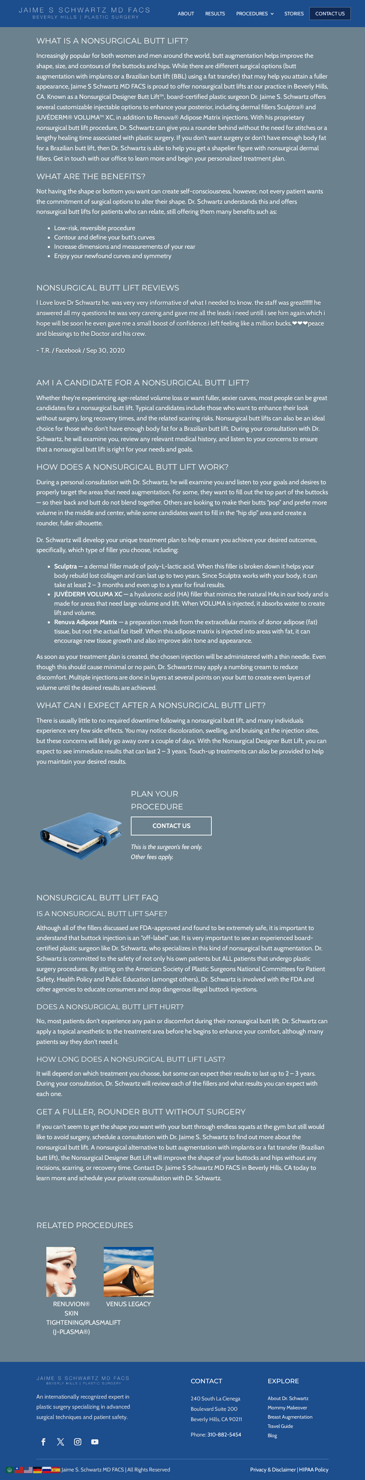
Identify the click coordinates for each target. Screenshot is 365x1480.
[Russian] (47, 1469)
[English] (28, 1469)
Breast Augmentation (290, 1417)
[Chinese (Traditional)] (19, 1469)
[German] (37, 1469)
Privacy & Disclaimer (273, 1469)
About (186, 13)
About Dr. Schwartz (288, 1398)
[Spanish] (56, 1469)
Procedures (252, 13)
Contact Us (330, 13)
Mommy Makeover (287, 1407)
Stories (294, 13)
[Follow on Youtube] (95, 1442)
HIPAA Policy (314, 1469)
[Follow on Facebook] (43, 1442)
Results (215, 13)
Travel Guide (280, 1426)
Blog (272, 1435)
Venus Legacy (128, 1304)
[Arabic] (10, 1469)
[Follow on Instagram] (78, 1442)
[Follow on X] (60, 1442)
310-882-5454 (224, 1434)
